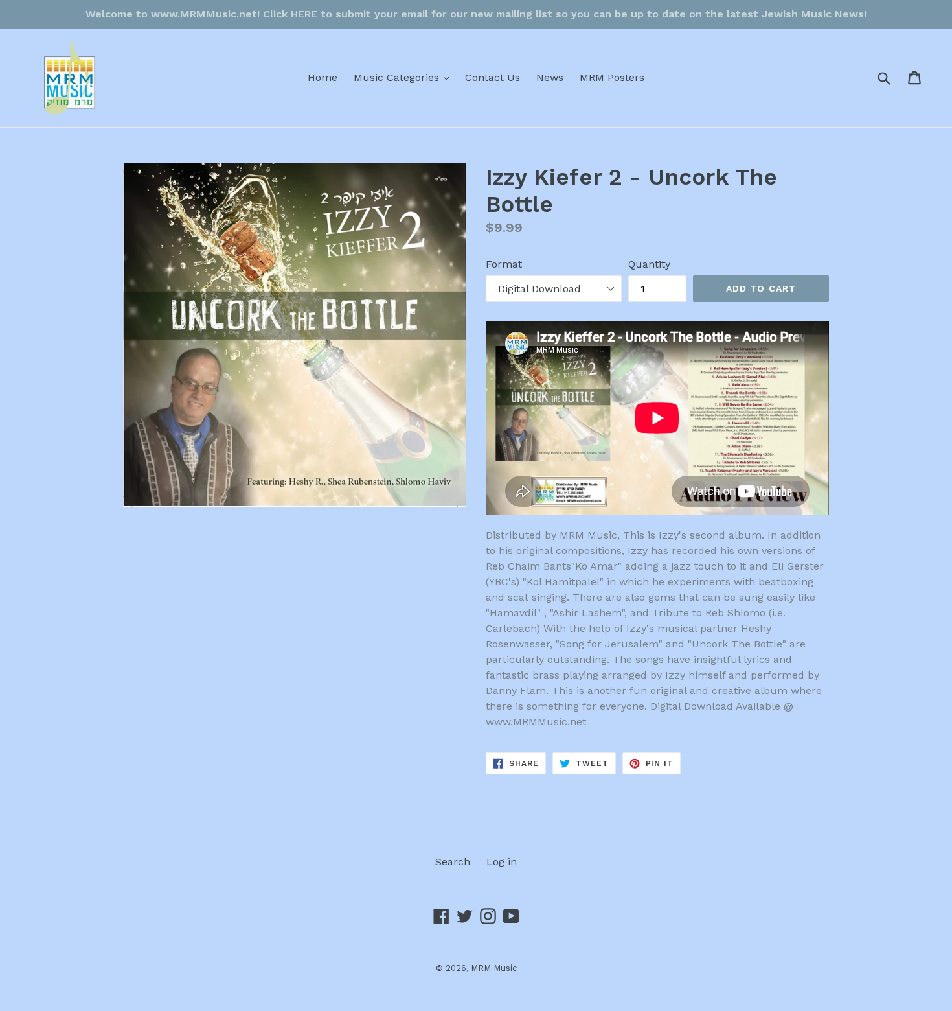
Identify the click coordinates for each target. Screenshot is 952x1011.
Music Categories (404, 77)
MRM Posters (612, 77)
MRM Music (494, 968)
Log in (501, 861)
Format (504, 264)
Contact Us (492, 77)
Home (322, 77)
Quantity (649, 264)
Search (452, 861)
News (549, 77)
